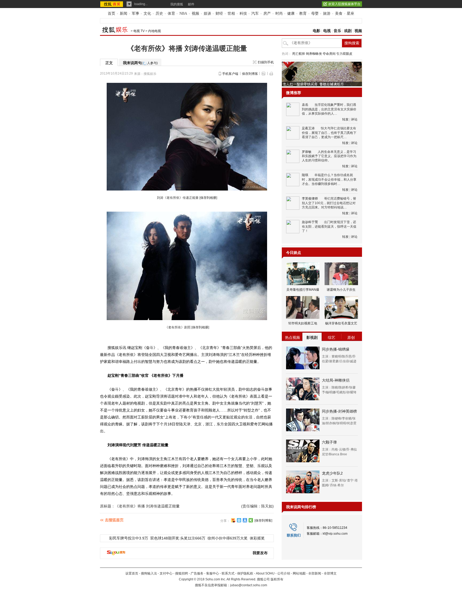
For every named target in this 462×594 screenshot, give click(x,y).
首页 (111, 13)
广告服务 (197, 573)
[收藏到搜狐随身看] (251, 520)
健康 (291, 13)
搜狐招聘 (181, 573)
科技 (243, 13)
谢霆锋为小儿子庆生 (341, 290)
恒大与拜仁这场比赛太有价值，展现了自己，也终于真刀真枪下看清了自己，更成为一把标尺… (329, 132)
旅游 (326, 13)
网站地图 (299, 573)
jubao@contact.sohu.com (248, 585)
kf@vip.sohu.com (335, 533)
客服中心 (212, 573)
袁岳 (305, 105)
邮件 (191, 4)
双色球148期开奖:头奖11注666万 (177, 538)
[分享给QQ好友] (239, 520)
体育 (171, 13)
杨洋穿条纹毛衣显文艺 (341, 323)
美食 (338, 13)
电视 (327, 31)
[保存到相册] (208, 198)
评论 (354, 119)
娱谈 (207, 13)
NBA (183, 13)
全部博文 (330, 573)
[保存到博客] (263, 520)
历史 (159, 13)
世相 (231, 13)
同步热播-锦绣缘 (335, 349)
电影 (316, 31)
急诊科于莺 (310, 222)
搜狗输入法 (149, 573)
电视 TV (139, 31)
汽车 (255, 13)
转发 (345, 119)
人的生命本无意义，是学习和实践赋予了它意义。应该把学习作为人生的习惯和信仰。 (329, 156)
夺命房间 (329, 54)
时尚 (279, 13)
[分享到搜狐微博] (233, 520)
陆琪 (305, 175)
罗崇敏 (306, 152)
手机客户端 (230, 74)
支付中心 (166, 573)
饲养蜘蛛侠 (314, 54)
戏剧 (348, 31)
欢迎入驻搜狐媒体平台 (344, 4)
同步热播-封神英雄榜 (339, 411)
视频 (195, 13)
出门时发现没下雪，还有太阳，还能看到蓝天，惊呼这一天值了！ (329, 226)
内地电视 (154, 31)
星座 (350, 13)
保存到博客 (250, 74)
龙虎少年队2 (332, 473)
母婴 (315, 13)
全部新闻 (314, 573)
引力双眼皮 (344, 54)
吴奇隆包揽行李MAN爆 (302, 290)
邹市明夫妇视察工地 (302, 323)
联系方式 (228, 573)
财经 (219, 13)
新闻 (123, 13)
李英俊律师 (310, 198)
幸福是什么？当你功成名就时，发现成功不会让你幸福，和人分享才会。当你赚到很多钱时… (329, 179)
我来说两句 (140, 63)
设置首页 (131, 573)
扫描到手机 (266, 62)
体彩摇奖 (257, 538)
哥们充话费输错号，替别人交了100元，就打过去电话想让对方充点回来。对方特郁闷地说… (329, 203)
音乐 (337, 31)
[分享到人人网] (245, 520)
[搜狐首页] (112, 4)
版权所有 (277, 579)
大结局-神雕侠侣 (335, 380)
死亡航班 (298, 54)
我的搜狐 (176, 4)
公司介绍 (283, 573)
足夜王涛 (308, 128)
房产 (267, 13)
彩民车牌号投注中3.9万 (128, 538)
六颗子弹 (329, 442)
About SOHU (265, 573)
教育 (303, 13)
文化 (147, 13)
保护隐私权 (245, 573)
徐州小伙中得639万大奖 (227, 538)
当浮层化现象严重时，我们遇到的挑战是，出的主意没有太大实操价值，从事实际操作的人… (329, 109)
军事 (135, 13)
